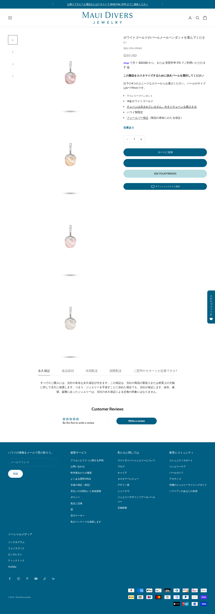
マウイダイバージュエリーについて (136, 460)
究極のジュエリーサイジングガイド (188, 484)
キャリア (122, 472)
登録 (15, 473)
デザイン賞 (123, 484)
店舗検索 (122, 507)
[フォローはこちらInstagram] (18, 578)
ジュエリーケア (177, 466)
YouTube (12, 566)
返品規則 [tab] (68, 371)
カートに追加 (165, 152)
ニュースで (123, 491)
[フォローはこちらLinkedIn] (53, 578)
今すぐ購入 (165, 163)
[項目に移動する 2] (12, 52)
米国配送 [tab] (92, 371)
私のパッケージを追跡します (86, 521)
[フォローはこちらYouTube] (36, 578)
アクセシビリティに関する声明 (87, 460)
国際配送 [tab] (116, 371)
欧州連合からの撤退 (81, 472)
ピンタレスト (15, 554)
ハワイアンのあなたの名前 (183, 491)
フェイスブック (16, 548)
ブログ (121, 466)
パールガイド (176, 472)
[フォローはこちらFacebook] (9, 578)
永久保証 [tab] (44, 371)
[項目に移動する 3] (12, 64)
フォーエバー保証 (137, 117)
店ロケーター (78, 515)
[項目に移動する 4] (12, 76)
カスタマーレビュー (128, 478)
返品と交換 (76, 503)
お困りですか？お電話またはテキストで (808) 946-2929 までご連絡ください (107, 4)
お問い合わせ (78, 466)
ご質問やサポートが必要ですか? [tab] (155, 371)
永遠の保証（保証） (81, 484)
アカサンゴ (175, 478)
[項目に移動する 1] (12, 40)
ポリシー (75, 497)
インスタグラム (16, 542)
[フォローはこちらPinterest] (27, 578)
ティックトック (16, 560)
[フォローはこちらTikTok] (44, 578)
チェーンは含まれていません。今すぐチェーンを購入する (162, 106)
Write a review (136, 421)
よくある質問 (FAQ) (81, 478)
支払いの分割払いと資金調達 (86, 491)
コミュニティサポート (181, 460)
